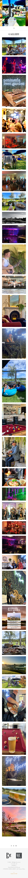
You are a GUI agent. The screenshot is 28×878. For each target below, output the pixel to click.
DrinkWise (14, 865)
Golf (17, 869)
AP (16, 864)
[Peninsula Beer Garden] (14, 10)
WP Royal (17, 867)
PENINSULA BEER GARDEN (10, 869)
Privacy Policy (22, 869)
